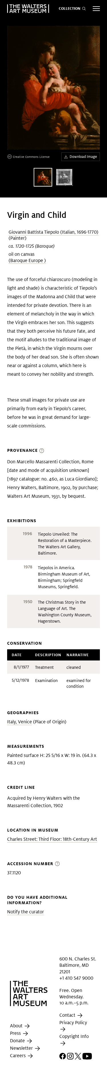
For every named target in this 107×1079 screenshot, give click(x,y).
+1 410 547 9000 (76, 978)
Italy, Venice (19, 722)
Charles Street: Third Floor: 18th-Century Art (52, 839)
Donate (18, 1041)
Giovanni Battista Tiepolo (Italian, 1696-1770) (53, 232)
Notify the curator (25, 912)
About (17, 1026)
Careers (18, 1056)
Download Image (83, 156)
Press (16, 1033)
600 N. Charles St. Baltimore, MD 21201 (77, 965)
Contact (67, 1015)
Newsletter (22, 1048)
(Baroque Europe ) (27, 260)
